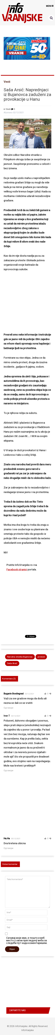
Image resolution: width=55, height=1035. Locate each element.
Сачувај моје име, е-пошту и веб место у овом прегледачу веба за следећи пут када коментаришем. (26, 940)
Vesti (7, 81)
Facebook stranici (16, 569)
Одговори (8, 708)
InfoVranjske (21, 1026)
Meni (48, 6)
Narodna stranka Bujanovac (20, 657)
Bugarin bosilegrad (14, 693)
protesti (41, 657)
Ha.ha (7, 838)
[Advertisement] (27, 302)
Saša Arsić (12, 663)
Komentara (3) (9, 678)
